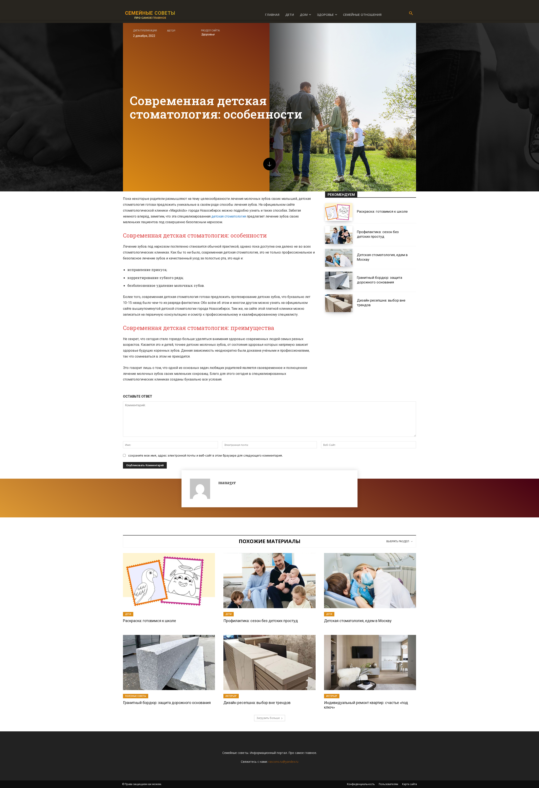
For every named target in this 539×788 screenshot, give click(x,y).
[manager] (202, 489)
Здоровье (207, 34)
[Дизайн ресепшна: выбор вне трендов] (338, 303)
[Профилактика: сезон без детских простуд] (338, 235)
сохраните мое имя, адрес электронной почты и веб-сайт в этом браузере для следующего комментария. (205, 455)
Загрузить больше (268, 718)
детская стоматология (228, 216)
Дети (128, 614)
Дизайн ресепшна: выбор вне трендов (257, 702)
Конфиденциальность (361, 784)
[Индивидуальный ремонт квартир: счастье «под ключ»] (370, 662)
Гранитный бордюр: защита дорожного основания (167, 702)
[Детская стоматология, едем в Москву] (338, 258)
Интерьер (231, 696)
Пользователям (388, 784)
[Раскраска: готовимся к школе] (338, 212)
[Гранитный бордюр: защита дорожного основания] (338, 280)
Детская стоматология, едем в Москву (358, 620)
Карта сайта (409, 784)
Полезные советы (135, 696)
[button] (411, 13)
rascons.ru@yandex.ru (283, 762)
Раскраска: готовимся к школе (382, 211)
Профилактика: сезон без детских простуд (378, 234)
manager (227, 482)
